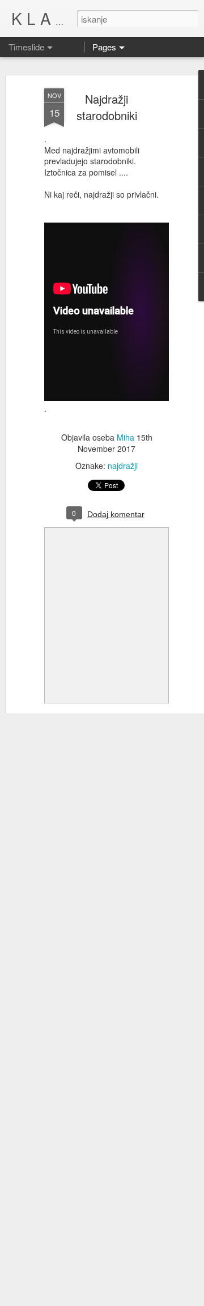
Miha (125, 437)
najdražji (123, 465)
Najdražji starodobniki (106, 107)
